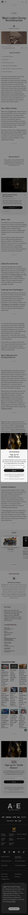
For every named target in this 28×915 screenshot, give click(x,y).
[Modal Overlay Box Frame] (14, 457)
